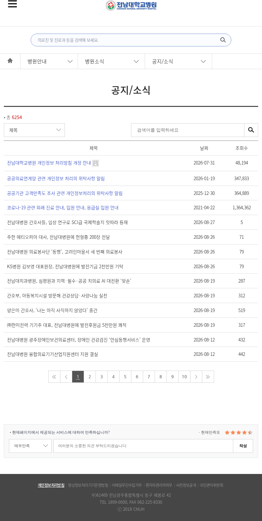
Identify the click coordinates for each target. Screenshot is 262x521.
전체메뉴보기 (12, 4)
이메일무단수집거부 (127, 485)
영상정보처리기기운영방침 (88, 485)
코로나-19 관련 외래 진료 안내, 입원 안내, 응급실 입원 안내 (63, 207)
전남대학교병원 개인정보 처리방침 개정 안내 (49, 162)
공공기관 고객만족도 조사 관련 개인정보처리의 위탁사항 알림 (65, 193)
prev (66, 376)
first (54, 376)
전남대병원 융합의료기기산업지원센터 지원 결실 (52, 354)
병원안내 (37, 61)
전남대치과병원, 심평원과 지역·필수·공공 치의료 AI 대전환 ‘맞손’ (69, 280)
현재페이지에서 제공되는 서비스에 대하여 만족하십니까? (61, 432)
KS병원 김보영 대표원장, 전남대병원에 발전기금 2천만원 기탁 (65, 266)
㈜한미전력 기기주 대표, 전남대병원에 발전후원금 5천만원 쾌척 (67, 325)
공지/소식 (162, 61)
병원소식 (94, 61)
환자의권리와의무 (159, 485)
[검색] (223, 40)
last (208, 376)
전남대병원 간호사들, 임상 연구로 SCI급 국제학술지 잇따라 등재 (67, 222)
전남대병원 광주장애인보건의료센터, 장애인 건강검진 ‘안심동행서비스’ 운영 (78, 339)
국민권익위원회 (211, 485)
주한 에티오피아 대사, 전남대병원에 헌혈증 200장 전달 (58, 237)
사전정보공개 (186, 485)
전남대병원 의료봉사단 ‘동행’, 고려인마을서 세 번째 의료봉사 (64, 251)
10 (184, 376)
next (196, 376)
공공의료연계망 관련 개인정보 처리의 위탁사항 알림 (56, 178)
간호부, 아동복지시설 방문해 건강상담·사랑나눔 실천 (57, 295)
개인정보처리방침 (51, 485)
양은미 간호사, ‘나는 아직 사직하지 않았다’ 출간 (52, 310)
